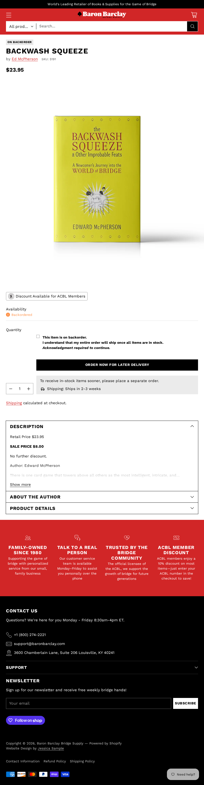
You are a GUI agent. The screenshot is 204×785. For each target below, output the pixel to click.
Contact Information (23, 761)
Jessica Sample (51, 748)
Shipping (14, 403)
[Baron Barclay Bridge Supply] (102, 14)
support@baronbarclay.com (39, 643)
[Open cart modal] (194, 15)
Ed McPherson (25, 59)
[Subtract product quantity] (10, 388)
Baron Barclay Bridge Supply (60, 743)
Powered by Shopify (105, 743)
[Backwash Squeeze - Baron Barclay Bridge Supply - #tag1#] (102, 182)
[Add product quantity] (28, 388)
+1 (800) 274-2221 (30, 635)
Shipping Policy (82, 761)
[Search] (192, 26)
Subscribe (185, 703)
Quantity (13, 330)
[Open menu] (8, 15)
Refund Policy (55, 761)
